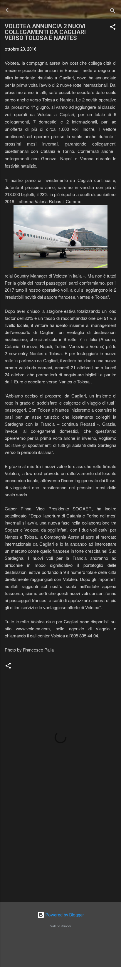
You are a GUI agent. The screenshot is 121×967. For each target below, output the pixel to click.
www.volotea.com (33, 628)
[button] (112, 27)
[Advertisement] (60, 852)
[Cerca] (112, 12)
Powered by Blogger (64, 915)
